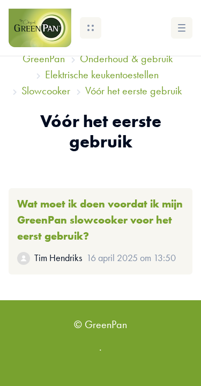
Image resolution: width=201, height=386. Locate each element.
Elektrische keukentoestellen (102, 75)
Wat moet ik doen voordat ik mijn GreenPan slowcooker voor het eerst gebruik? (100, 220)
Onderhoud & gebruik (126, 59)
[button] (90, 28)
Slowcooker (45, 91)
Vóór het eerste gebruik (133, 91)
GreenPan (44, 59)
